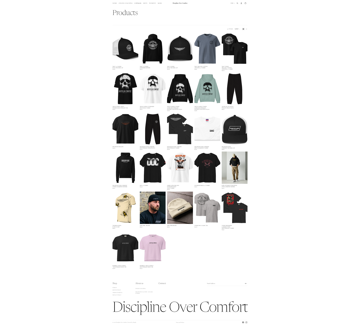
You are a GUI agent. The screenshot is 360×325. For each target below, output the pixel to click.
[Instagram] (246, 322)
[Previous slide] (115, 49)
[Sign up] (246, 283)
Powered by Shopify (131, 322)
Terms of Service (117, 292)
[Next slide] (135, 49)
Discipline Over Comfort (121, 322)
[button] (237, 29)
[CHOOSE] (135, 62)
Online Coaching (140, 288)
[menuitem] (160, 3)
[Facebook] (243, 322)
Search (114, 287)
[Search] (237, 3)
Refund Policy (116, 290)
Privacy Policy (116, 295)
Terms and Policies (180, 322)
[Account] (241, 3)
